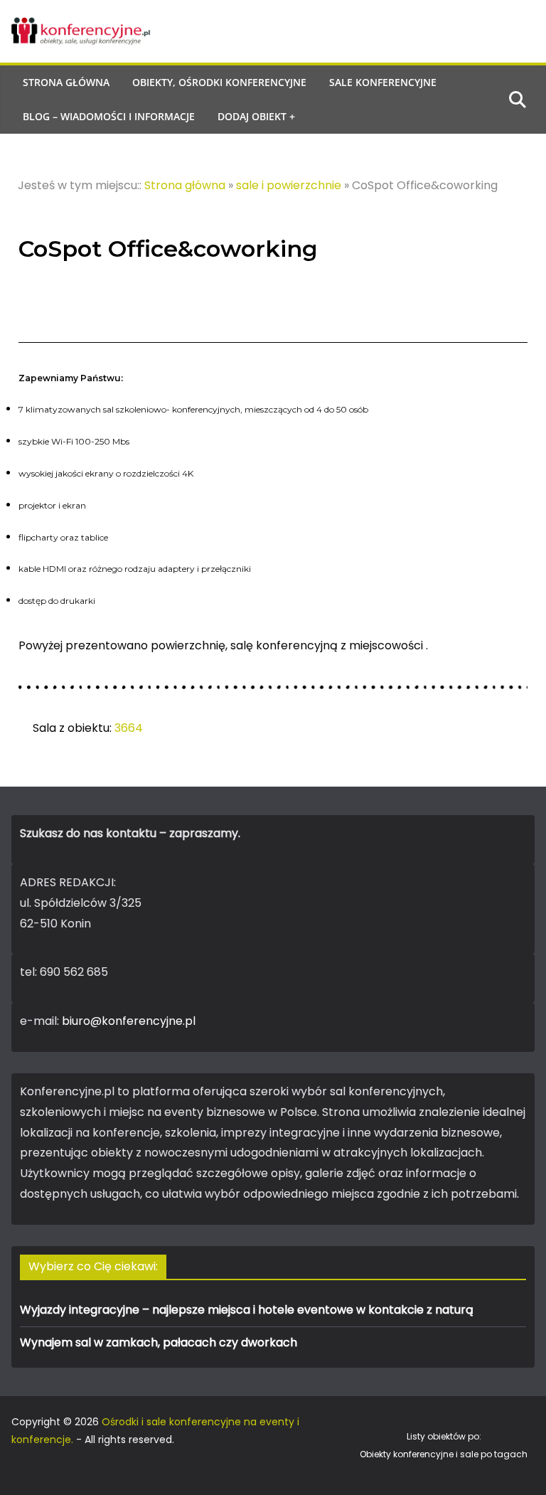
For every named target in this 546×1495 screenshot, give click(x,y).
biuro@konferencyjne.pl (129, 1021)
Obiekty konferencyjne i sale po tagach (444, 1454)
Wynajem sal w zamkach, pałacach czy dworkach (158, 1342)
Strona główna (66, 82)
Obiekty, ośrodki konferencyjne (219, 82)
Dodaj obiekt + (256, 116)
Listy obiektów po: (444, 1436)
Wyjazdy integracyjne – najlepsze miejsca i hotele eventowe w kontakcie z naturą (246, 1310)
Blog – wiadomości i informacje (109, 116)
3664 (128, 728)
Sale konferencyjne (383, 82)
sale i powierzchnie (288, 185)
